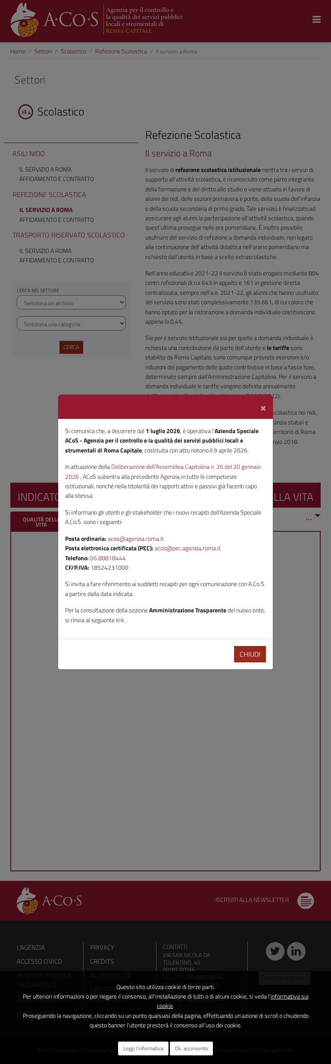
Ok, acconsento (191, 1048)
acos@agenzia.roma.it (136, 538)
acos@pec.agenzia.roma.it (188, 547)
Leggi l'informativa (143, 1048)
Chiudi (250, 654)
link (121, 619)
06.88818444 (108, 557)
